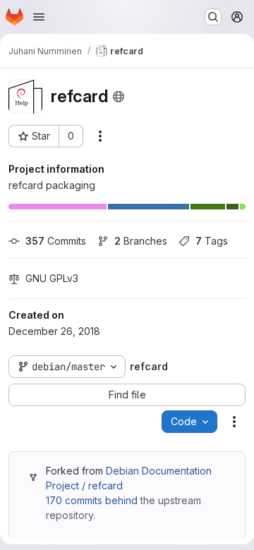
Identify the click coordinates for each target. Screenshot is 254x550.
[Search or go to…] (213, 16)
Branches (140, 241)
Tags (211, 241)
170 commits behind (92, 500)
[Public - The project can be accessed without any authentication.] (118, 96)
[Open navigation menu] (39, 17)
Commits (55, 241)
